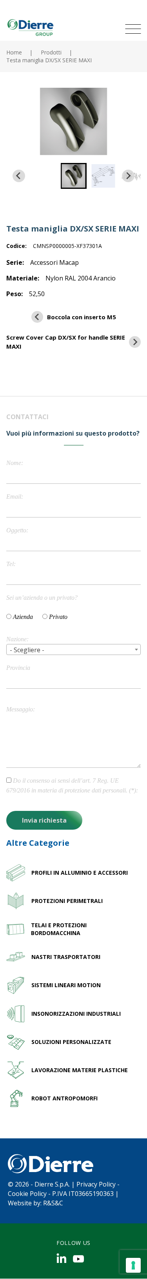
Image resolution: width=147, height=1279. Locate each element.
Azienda (23, 616)
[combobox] (73, 649)
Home (14, 52)
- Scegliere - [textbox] (27, 650)
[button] (74, 176)
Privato (58, 616)
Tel (10, 564)
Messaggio (19, 709)
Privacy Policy (96, 1184)
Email (13, 496)
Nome (13, 462)
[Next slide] (128, 176)
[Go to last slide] (19, 176)
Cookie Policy (27, 1193)
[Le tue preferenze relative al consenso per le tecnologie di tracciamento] (133, 1265)
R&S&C (53, 1203)
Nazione (16, 639)
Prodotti (51, 52)
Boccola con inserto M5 (81, 317)
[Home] (29, 27)
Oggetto (16, 530)
